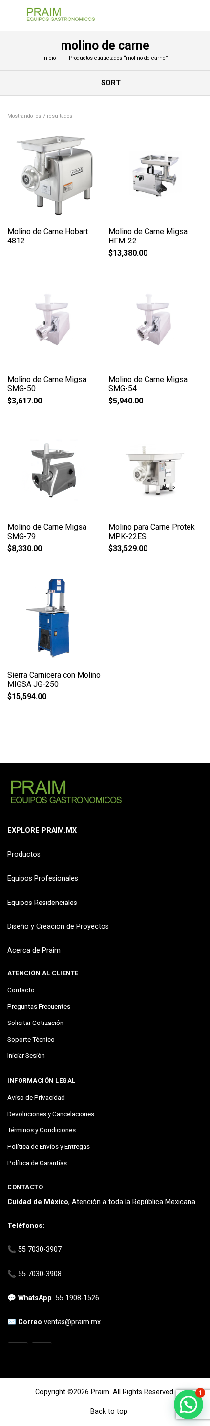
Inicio (49, 58)
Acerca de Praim (34, 950)
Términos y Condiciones (41, 1130)
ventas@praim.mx (72, 1322)
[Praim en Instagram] (17, 1353)
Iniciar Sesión (26, 1055)
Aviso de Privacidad (36, 1097)
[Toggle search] (196, 15)
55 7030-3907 (40, 1249)
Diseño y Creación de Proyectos (58, 927)
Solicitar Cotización (35, 1022)
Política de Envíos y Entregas (48, 1146)
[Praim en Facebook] (41, 1353)
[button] (188, 1404)
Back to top (107, 1411)
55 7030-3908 (40, 1274)
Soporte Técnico (31, 1039)
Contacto (21, 990)
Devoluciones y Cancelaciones (50, 1114)
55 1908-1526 (77, 1298)
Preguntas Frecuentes (38, 1006)
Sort (110, 83)
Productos (24, 854)
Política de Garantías (37, 1162)
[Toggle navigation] (12, 15)
